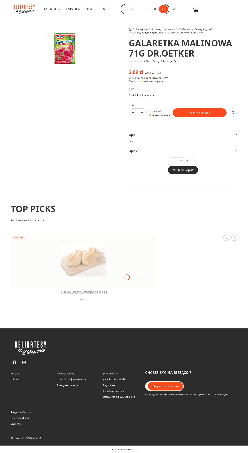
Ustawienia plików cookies (117, 396)
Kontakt (15, 373)
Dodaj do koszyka (199, 112)
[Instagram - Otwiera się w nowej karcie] (24, 362)
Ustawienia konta (20, 418)
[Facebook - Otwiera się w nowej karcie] (14, 362)
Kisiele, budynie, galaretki (147, 32)
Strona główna (130, 29)
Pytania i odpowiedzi (114, 379)
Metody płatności (66, 373)
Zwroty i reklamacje (67, 385)
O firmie (15, 379)
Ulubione (16, 423)
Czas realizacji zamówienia (71, 379)
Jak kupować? (110, 373)
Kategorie (142, 29)
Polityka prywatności (114, 391)
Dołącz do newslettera (166, 386)
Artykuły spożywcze (163, 29)
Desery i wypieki (204, 29)
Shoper (34, 438)
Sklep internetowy (122, 449)
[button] (163, 9)
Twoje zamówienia (21, 412)
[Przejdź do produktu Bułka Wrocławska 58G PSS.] (83, 261)
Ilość (131, 105)
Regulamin (109, 385)
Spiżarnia (184, 29)
